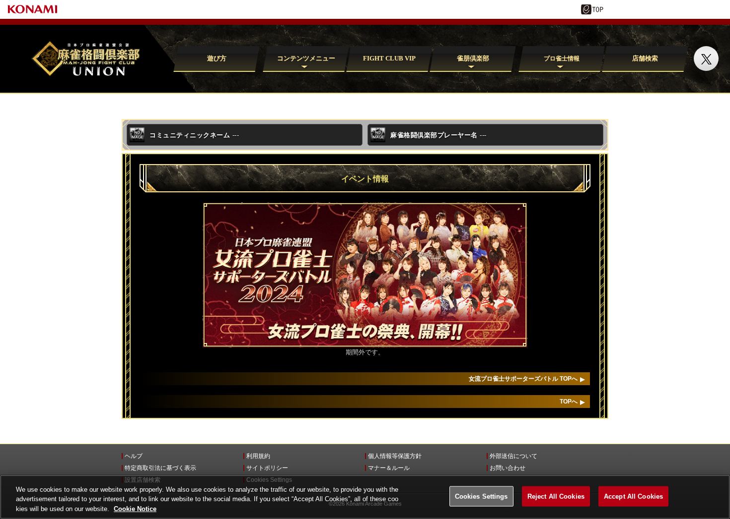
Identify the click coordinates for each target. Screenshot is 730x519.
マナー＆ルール (389, 468)
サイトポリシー (267, 468)
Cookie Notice (135, 509)
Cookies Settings (481, 496)
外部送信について (513, 456)
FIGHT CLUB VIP (389, 58)
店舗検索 (645, 58)
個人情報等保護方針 (395, 456)
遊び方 (216, 58)
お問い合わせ (507, 468)
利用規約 (258, 456)
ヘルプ (134, 456)
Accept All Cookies (633, 496)
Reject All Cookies (555, 496)
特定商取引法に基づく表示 (160, 468)
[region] (365, 497)
